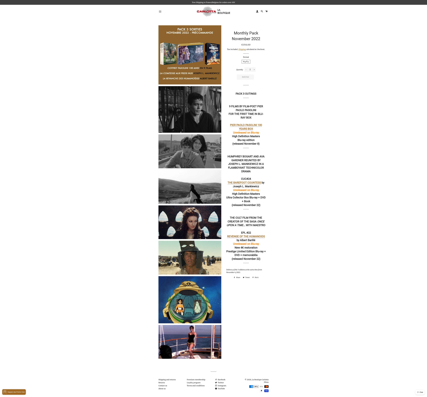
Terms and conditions (196, 386)
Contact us (162, 386)
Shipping (242, 49)
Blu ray (246, 62)
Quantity (239, 70)
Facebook (221, 380)
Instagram (221, 386)
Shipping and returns (167, 380)
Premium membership (196, 380)
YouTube (221, 389)
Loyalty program (193, 383)
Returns (161, 383)
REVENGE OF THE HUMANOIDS (246, 236)
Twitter (220, 383)
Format (246, 57)
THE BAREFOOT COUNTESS (244, 182)
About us (162, 389)
